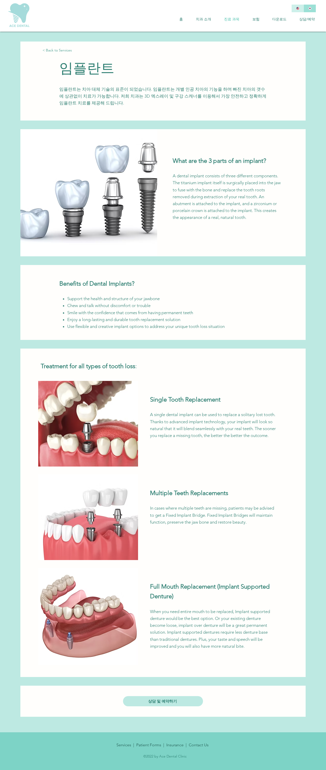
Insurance (175, 744)
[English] (298, 8)
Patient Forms (148, 744)
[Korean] (310, 8)
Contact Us (199, 744)
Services (123, 744)
